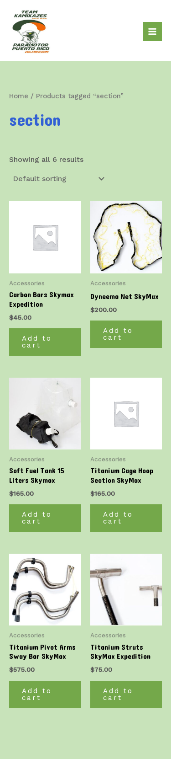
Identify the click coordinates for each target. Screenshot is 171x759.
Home (18, 96)
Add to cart (37, 341)
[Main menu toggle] (152, 31)
